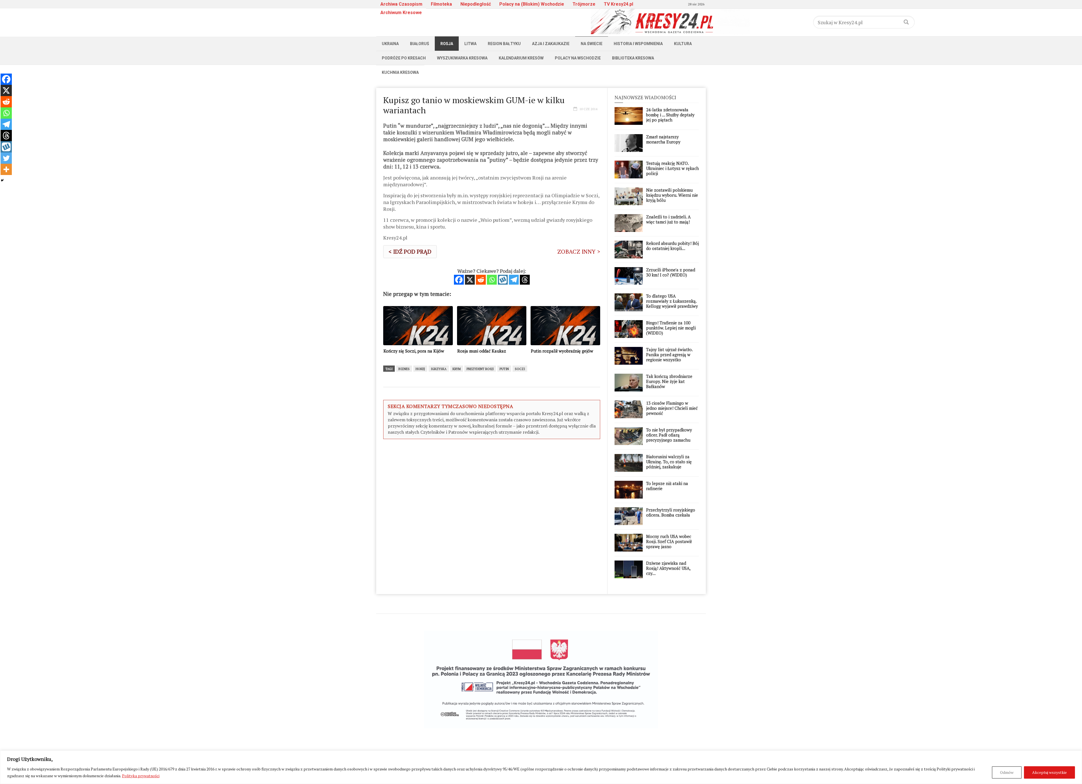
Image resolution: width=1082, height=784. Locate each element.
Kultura (683, 43)
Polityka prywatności (140, 775)
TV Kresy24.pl (618, 4)
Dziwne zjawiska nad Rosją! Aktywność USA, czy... (668, 568)
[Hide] (2, 180)
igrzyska (439, 369)
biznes (404, 369)
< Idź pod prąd (410, 251)
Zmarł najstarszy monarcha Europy (663, 139)
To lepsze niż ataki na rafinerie (667, 486)
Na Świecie (591, 43)
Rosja (446, 43)
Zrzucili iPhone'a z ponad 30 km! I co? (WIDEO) (670, 272)
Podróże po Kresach (404, 58)
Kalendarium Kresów (521, 58)
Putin (504, 369)
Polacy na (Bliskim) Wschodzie (531, 4)
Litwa (470, 43)
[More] (6, 169)
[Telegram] (514, 280)
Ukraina (390, 43)
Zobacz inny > (578, 251)
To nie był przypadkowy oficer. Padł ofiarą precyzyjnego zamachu (669, 434)
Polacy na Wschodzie (578, 58)
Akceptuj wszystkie (1049, 772)
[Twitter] (6, 158)
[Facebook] (459, 280)
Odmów (1007, 772)
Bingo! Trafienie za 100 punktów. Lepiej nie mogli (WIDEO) (671, 327)
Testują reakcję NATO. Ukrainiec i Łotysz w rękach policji (672, 168)
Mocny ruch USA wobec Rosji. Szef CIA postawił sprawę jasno (669, 541)
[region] (541, 767)
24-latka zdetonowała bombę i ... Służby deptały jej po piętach (670, 114)
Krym (457, 369)
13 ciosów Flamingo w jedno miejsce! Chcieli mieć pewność (672, 408)
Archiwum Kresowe (401, 12)
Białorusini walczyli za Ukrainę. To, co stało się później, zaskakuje (669, 461)
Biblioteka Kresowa (633, 58)
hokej (420, 369)
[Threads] (525, 280)
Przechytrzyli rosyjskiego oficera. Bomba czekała (670, 512)
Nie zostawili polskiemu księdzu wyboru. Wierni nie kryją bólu (672, 195)
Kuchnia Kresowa (400, 72)
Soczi (520, 369)
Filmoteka (441, 4)
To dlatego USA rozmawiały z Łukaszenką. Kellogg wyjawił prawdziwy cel (672, 303)
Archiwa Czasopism (401, 4)
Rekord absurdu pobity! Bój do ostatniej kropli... (672, 246)
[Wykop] (503, 280)
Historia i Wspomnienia (638, 43)
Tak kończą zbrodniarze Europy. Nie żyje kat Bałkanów (669, 381)
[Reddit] (481, 280)
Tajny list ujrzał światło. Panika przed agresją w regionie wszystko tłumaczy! (669, 357)
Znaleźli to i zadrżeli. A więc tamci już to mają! (668, 219)
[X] (470, 280)
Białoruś (419, 43)
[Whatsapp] (492, 280)
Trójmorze (584, 4)
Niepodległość (475, 4)
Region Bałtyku (504, 43)
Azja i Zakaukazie (550, 43)
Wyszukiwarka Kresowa (462, 58)
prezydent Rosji (480, 369)
